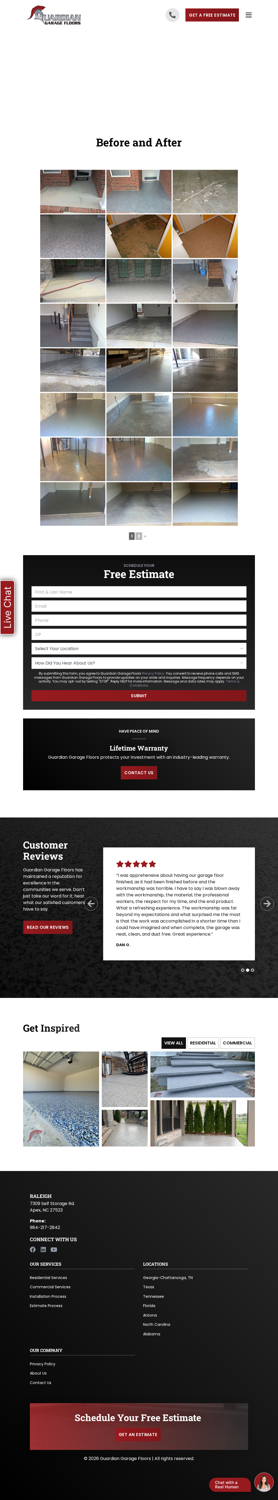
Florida (149, 1305)
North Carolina (156, 1324)
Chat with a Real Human (227, 1484)
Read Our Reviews (48, 927)
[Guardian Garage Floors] (61, 14)
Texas (148, 1287)
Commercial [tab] (237, 1043)
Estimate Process (46, 1305)
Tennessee (153, 1296)
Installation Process (48, 1296)
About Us (38, 1373)
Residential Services (48, 1277)
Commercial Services (50, 1287)
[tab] (242, 970)
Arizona (150, 1315)
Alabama (151, 1334)
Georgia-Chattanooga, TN (168, 1277)
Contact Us (40, 1382)
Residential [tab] (203, 1043)
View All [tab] (173, 1043)
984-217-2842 (45, 1227)
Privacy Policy (153, 673)
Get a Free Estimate (212, 15)
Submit (139, 696)
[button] (7, 607)
